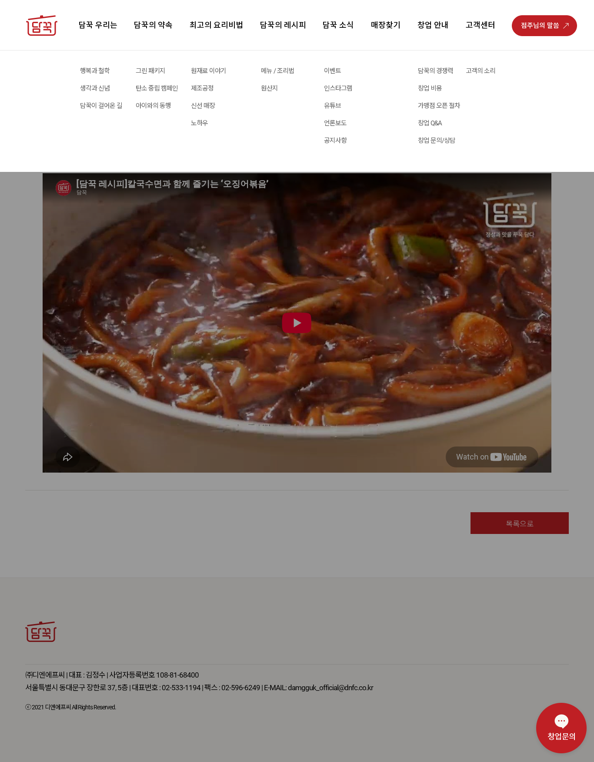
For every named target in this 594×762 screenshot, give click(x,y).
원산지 (269, 88)
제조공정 (202, 88)
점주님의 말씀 (540, 26)
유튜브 (332, 106)
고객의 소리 (480, 71)
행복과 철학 (95, 71)
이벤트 (332, 71)
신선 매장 (203, 106)
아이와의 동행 (153, 106)
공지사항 (335, 140)
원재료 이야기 (208, 71)
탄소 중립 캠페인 (157, 88)
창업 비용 (430, 88)
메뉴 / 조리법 (277, 71)
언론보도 (335, 123)
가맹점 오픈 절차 (439, 106)
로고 (51, 60)
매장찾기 (385, 25)
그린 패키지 (150, 71)
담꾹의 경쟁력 (435, 71)
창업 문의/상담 (436, 140)
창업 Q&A (430, 123)
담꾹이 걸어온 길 (101, 106)
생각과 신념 (95, 88)
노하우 (199, 123)
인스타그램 (338, 88)
